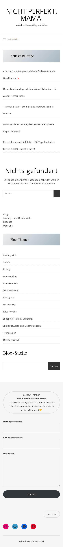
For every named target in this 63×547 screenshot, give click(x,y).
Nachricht (8, 453)
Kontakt (31, 494)
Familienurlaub (10, 283)
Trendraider (9, 332)
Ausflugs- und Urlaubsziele (17, 217)
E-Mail (12, 437)
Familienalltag (10, 276)
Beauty (7, 269)
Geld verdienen (11, 290)
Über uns (8, 225)
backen (6, 262)
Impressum (52, 514)
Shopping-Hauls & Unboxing (17, 318)
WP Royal (39, 541)
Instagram (8, 297)
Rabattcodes (10, 311)
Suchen (54, 366)
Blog (5, 214)
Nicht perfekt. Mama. (31, 15)
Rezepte (7, 221)
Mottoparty (9, 304)
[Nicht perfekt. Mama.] (14, 39)
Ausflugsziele (10, 255)
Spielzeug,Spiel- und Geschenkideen (22, 325)
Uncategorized (11, 339)
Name (12, 421)
